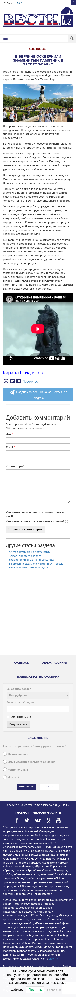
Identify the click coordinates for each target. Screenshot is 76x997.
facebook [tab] (21, 662)
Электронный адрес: (21, 702)
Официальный (18, 753)
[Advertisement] (38, 614)
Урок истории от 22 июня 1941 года (31, 559)
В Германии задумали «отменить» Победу (36, 563)
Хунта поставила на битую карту (29, 551)
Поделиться (31, 381)
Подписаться (18, 724)
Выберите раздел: (19, 688)
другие (53, 958)
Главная (22, 812)
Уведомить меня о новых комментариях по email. (35, 514)
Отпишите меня (21, 716)
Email (9, 447)
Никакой (13, 777)
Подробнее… (55, 989)
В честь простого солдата (26, 555)
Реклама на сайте (47, 812)
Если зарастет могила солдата (28, 567)
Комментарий (15, 466)
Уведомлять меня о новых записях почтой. (35, 521)
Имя (8, 434)
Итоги (50, 786)
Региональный (18, 769)
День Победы (38, 49)
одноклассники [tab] (54, 662)
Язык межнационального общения (31, 761)
